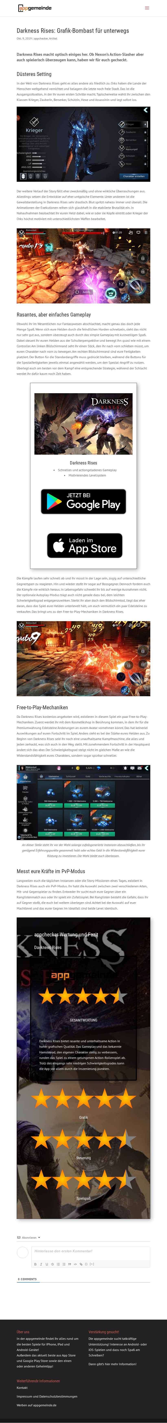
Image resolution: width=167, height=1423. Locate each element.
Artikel (53, 38)
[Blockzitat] (70, 1264)
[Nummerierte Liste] (58, 1264)
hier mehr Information (120, 1364)
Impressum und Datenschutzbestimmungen (47, 1397)
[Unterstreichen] (47, 1264)
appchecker (41, 38)
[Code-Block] (75, 1264)
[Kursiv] (41, 1264)
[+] (92, 1263)
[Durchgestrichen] (52, 1264)
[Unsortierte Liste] (64, 1264)
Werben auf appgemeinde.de (36, 1405)
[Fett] (35, 1264)
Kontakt (22, 1388)
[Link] (81, 1264)
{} (86, 1263)
